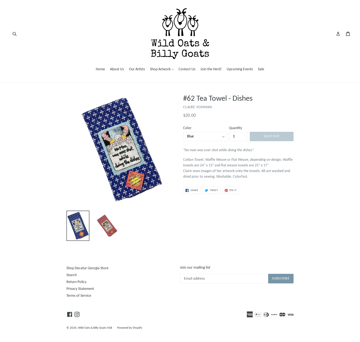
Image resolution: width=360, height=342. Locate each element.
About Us (117, 69)
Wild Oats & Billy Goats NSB (95, 327)
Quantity (235, 128)
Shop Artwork (163, 69)
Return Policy (76, 282)
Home (100, 69)
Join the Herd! (211, 69)
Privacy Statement (80, 289)
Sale (261, 69)
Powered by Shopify (129, 327)
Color (187, 128)
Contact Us (187, 69)
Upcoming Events (240, 69)
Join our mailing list (195, 268)
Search (71, 275)
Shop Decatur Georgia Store (87, 268)
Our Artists (137, 69)
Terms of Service (78, 296)
